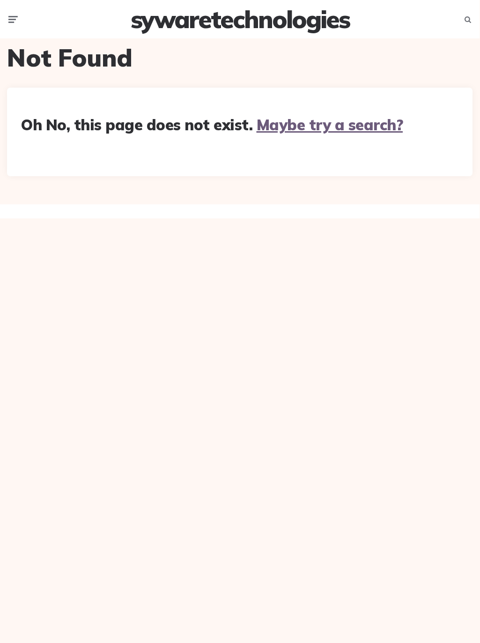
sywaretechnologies (240, 19)
